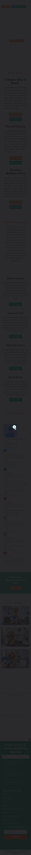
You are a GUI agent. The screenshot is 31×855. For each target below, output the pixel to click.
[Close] (14, 427)
